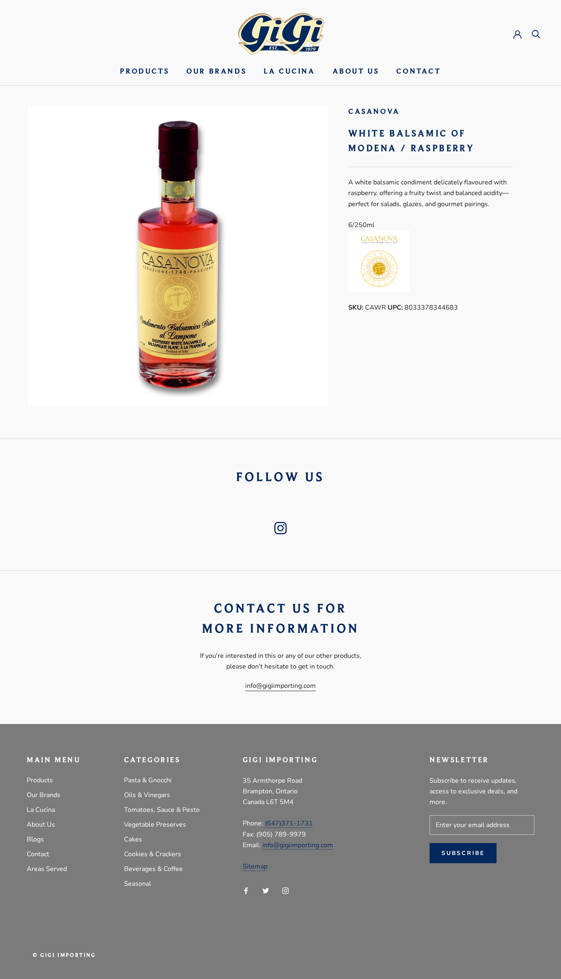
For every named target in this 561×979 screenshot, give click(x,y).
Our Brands (216, 72)
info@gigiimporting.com (280, 685)
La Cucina (289, 72)
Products (144, 72)
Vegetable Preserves (155, 824)
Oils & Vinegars (147, 795)
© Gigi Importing (64, 955)
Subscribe (463, 853)
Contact (418, 72)
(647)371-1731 (289, 823)
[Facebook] (246, 890)
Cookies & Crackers (152, 854)
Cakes (133, 839)
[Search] (536, 33)
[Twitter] (265, 890)
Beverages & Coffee (153, 868)
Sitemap (255, 866)
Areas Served (47, 868)
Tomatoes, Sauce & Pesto (162, 809)
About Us (356, 72)
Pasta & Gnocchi (148, 780)
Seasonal (137, 883)
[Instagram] (285, 890)
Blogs (35, 839)
